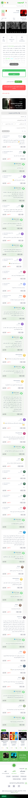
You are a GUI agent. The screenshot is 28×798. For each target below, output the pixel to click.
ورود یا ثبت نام (2, 3)
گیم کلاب (24, 779)
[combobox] (20, 123)
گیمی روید (16, 792)
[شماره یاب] (14, 103)
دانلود (14, 74)
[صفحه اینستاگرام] (14, 786)
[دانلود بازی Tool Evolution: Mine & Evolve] (14, 740)
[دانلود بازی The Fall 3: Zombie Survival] (23, 740)
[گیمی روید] (20, 2)
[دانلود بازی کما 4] (14, 756)
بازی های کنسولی (15, 776)
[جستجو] (25, 6)
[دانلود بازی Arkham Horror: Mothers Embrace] (5, 740)
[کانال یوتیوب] (9, 786)
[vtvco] (14, 796)
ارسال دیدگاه (5, 131)
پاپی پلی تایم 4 (23, 776)
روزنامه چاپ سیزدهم (16, 779)
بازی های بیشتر (23, 757)
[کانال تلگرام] (19, 786)
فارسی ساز (8, 776)
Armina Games (11, 46)
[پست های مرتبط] (3, 730)
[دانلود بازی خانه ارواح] (6, 756)
